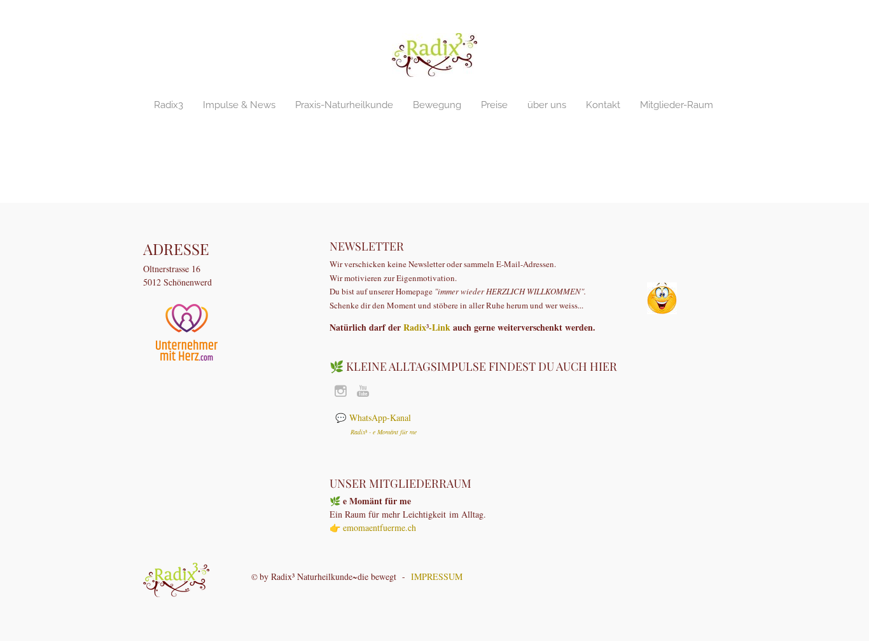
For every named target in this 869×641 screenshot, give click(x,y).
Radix (414, 327)
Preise (494, 105)
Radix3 (168, 105)
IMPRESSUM (436, 576)
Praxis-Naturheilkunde (344, 105)
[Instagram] (341, 391)
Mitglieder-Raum (676, 105)
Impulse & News (239, 105)
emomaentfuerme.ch (379, 527)
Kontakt (603, 105)
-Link (439, 327)
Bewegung (437, 105)
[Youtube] (363, 391)
